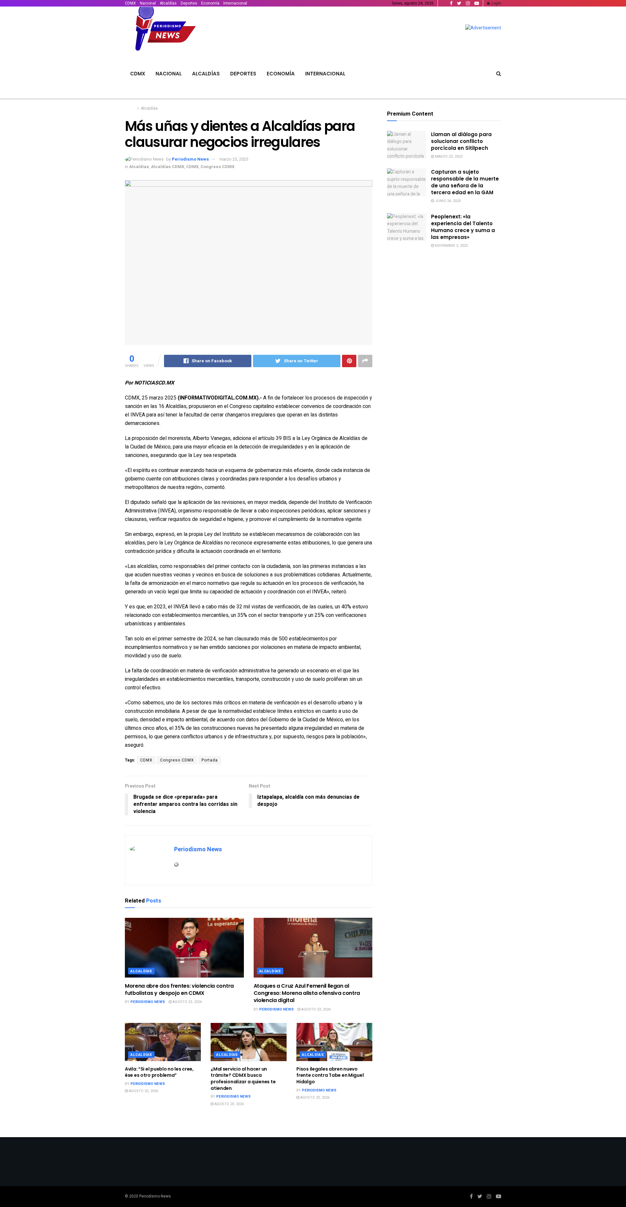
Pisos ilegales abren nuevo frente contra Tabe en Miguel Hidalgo (330, 1075)
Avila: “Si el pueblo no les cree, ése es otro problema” (159, 1072)
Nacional (148, 3)
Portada (209, 760)
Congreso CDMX (217, 167)
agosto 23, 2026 (186, 1002)
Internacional (235, 3)
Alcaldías (168, 3)
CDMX (130, 3)
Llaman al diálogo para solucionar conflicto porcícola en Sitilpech (461, 141)
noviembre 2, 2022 (451, 245)
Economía (210, 3)
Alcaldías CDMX (167, 167)
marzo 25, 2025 (233, 159)
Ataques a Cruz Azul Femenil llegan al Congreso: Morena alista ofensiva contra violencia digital (307, 993)
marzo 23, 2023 (448, 156)
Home (130, 108)
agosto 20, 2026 (143, 1091)
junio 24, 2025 (447, 201)
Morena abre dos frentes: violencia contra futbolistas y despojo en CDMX (179, 989)
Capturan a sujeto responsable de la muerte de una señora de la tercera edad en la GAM (465, 182)
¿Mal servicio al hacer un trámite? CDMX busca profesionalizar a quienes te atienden (243, 1078)
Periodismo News (190, 159)
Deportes (189, 3)
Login (495, 3)
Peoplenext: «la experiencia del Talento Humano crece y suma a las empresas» (463, 227)
